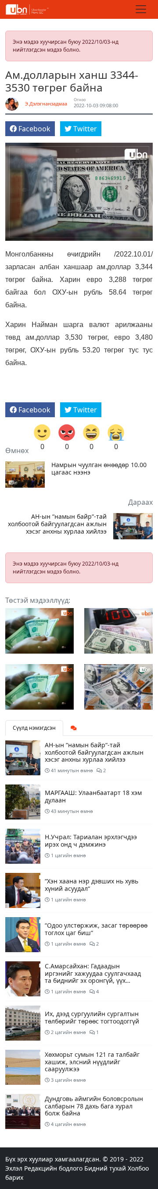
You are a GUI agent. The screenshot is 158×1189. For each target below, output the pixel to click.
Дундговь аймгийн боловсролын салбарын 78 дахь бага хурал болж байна (94, 1106)
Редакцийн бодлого (53, 1168)
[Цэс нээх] (141, 9)
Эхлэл (13, 1168)
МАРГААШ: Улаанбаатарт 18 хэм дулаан (93, 796)
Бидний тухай (105, 1168)
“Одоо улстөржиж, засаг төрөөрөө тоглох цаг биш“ (96, 929)
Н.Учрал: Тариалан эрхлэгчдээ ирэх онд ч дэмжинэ (91, 840)
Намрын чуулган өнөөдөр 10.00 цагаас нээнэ (99, 468)
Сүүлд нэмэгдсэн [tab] (34, 728)
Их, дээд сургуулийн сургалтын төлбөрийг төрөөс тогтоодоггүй (92, 1017)
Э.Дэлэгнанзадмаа (46, 103)
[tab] (73, 728)
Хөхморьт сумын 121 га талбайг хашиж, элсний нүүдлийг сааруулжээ (92, 1061)
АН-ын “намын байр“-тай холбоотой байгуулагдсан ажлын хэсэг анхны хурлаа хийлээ (57, 524)
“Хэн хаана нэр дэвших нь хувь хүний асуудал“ (91, 885)
